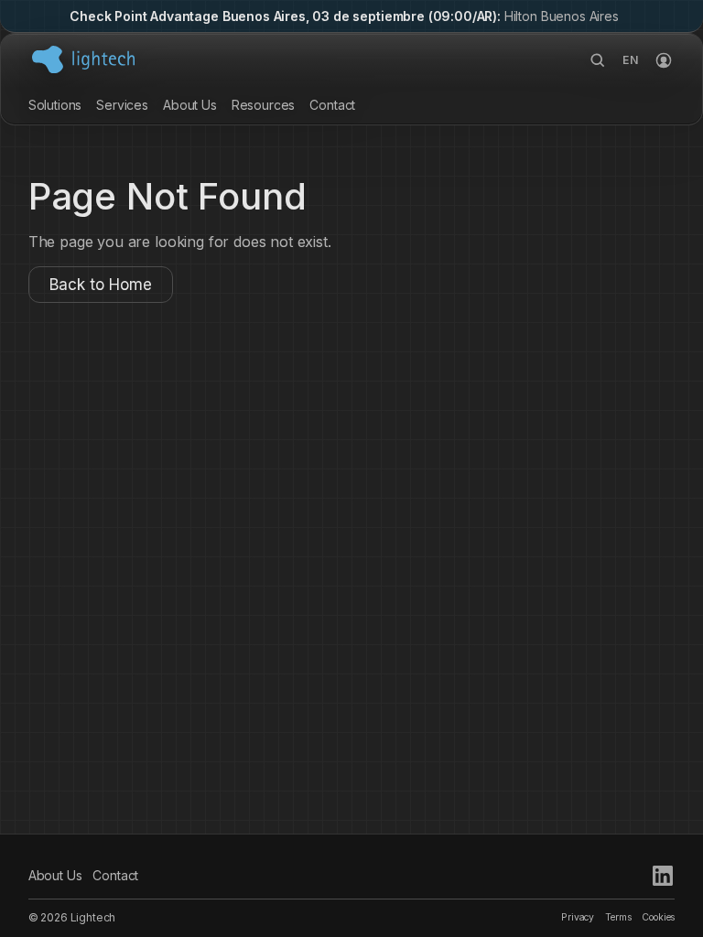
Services (122, 105)
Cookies (658, 917)
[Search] (598, 60)
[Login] (664, 60)
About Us (190, 105)
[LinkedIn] (663, 876)
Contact (332, 105)
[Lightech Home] (83, 59)
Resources (264, 105)
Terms (618, 917)
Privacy (577, 917)
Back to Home (100, 284)
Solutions (55, 105)
